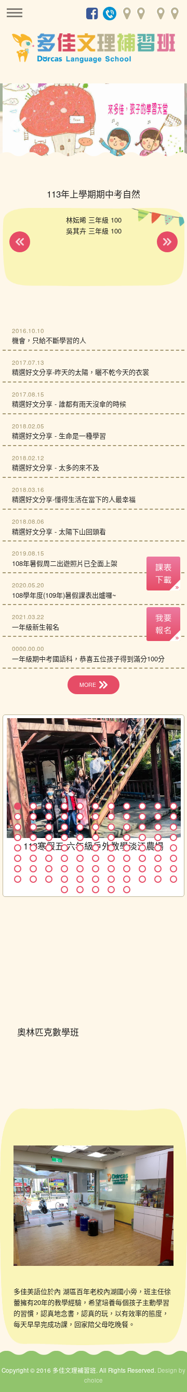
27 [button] (80, 827)
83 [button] (95, 879)
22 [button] (173, 816)
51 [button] (111, 848)
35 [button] (33, 837)
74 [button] (126, 868)
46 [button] (33, 848)
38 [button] (80, 837)
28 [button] (95, 827)
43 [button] (158, 837)
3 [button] (48, 806)
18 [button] (111, 816)
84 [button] (111, 879)
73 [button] (111, 868)
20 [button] (142, 816)
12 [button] (17, 816)
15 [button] (64, 816)
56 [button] (17, 858)
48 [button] (64, 848)
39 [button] (95, 837)
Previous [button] (17, 124)
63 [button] (126, 858)
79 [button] (33, 879)
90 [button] (80, 889)
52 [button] (126, 848)
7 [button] (111, 806)
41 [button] (126, 837)
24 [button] (33, 827)
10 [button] (158, 806)
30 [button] (126, 827)
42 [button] (142, 837)
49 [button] (80, 848)
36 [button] (48, 837)
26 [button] (64, 827)
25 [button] (48, 827)
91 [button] (95, 889)
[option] (93, 121)
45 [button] (17, 848)
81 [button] (64, 879)
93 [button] (126, 889)
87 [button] (158, 879)
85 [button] (126, 879)
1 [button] (17, 806)
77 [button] (173, 868)
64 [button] (142, 858)
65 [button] (158, 858)
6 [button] (95, 806)
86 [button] (142, 879)
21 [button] (158, 816)
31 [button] (142, 827)
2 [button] (33, 806)
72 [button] (95, 868)
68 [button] (33, 868)
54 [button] (158, 848)
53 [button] (142, 848)
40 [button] (111, 837)
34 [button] (17, 837)
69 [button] (48, 868)
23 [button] (17, 827)
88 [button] (173, 879)
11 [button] (173, 806)
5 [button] (80, 806)
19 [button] (126, 816)
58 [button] (48, 858)
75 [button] (142, 868)
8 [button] (126, 806)
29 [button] (111, 827)
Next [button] (169, 124)
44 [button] (173, 837)
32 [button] (158, 827)
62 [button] (111, 858)
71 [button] (80, 868)
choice (93, 1380)
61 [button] (95, 858)
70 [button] (64, 868)
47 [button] (48, 848)
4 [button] (64, 806)
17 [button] (95, 816)
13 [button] (33, 816)
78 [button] (17, 879)
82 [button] (80, 879)
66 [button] (173, 858)
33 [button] (173, 827)
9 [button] (142, 806)
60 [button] (80, 858)
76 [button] (158, 868)
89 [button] (64, 889)
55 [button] (173, 848)
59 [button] (64, 858)
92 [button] (111, 889)
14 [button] (48, 816)
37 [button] (64, 837)
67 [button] (17, 868)
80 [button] (48, 879)
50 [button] (95, 848)
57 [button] (33, 858)
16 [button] (80, 816)
